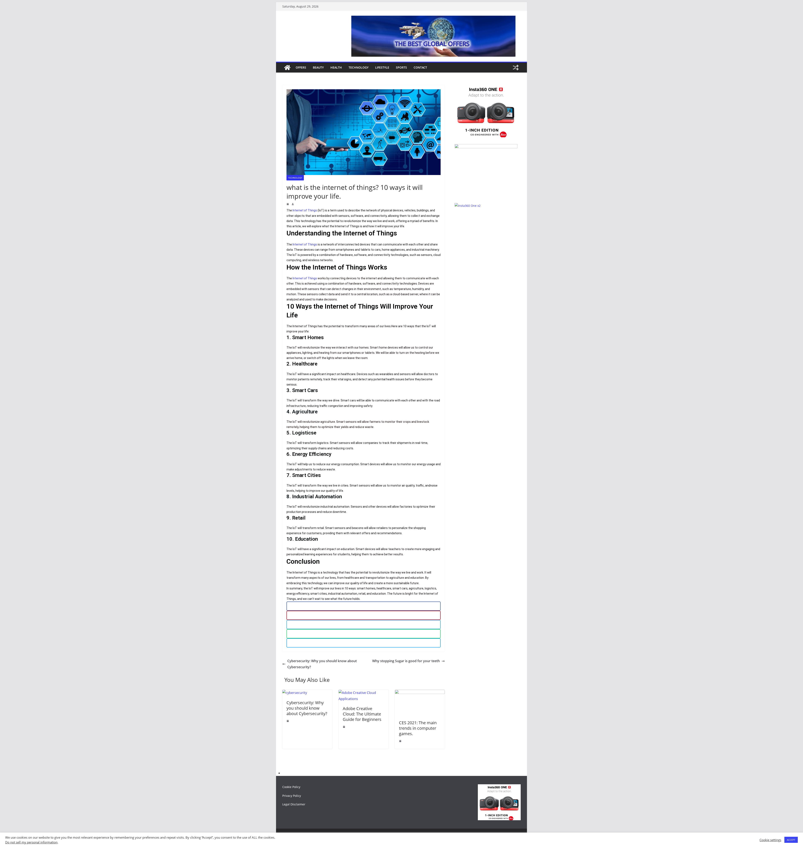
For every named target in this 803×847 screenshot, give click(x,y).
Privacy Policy (291, 796)
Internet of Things (305, 210)
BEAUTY (318, 67)
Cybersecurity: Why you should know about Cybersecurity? (322, 664)
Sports (401, 67)
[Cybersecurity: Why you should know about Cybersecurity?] (294, 692)
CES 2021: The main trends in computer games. (418, 728)
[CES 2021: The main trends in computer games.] (420, 692)
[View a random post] (516, 68)
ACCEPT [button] (791, 839)
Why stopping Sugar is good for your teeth (406, 661)
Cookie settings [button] (770, 840)
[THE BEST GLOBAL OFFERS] (287, 68)
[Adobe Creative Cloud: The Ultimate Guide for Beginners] (364, 692)
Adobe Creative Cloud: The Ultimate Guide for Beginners (362, 714)
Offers (301, 67)
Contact (420, 67)
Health (336, 67)
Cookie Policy (291, 787)
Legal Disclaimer (293, 804)
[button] (363, 606)
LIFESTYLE (382, 67)
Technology (358, 67)
